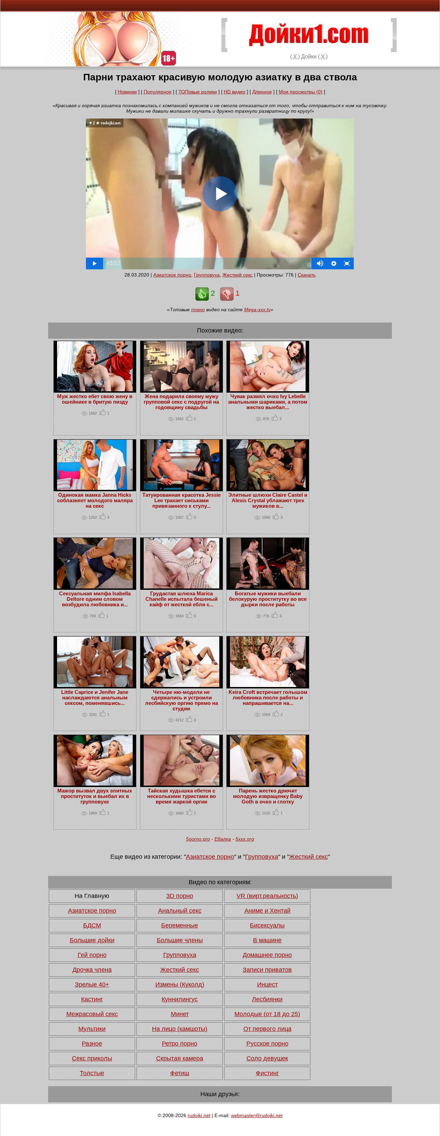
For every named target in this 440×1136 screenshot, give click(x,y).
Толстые (92, 1073)
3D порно (179, 895)
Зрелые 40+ (92, 984)
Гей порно (92, 955)
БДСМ (92, 925)
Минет (180, 1014)
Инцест (267, 984)
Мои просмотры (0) (300, 91)
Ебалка (222, 839)
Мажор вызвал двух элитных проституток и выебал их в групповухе (94, 796)
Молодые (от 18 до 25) (267, 1014)
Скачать (307, 275)
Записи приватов (267, 969)
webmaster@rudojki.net (257, 1115)
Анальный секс (179, 910)
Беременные (179, 925)
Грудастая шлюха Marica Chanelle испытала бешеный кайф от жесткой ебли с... (181, 599)
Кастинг (92, 999)
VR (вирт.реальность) (267, 895)
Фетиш (179, 1073)
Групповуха (207, 275)
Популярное (158, 91)
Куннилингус (180, 999)
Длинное (262, 91)
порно (198, 309)
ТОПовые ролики (197, 91)
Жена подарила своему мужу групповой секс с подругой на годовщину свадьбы (181, 402)
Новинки (127, 91)
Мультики (92, 1028)
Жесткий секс (237, 275)
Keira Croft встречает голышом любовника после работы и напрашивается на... (268, 697)
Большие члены (180, 940)
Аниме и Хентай (267, 910)
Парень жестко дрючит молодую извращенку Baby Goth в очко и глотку (267, 796)
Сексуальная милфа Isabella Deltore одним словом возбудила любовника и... (95, 599)
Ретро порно (179, 1043)
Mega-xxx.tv (257, 309)
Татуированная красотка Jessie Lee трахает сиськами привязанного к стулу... (181, 500)
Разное (92, 1043)
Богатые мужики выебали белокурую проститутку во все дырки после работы (268, 599)
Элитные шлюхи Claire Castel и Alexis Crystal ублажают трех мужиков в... (267, 500)
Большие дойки (92, 940)
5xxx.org (244, 839)
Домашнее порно (267, 955)
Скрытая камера (179, 1058)
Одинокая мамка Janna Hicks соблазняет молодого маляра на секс (95, 500)
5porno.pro (198, 839)
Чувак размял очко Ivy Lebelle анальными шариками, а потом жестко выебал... (267, 402)
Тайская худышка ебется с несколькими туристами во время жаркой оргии (181, 796)
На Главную (92, 895)
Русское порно (267, 1043)
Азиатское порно (172, 275)
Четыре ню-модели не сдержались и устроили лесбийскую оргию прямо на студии (181, 700)
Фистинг (267, 1073)
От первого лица (267, 1028)
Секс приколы (92, 1058)
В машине (267, 940)
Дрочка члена (92, 969)
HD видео (234, 91)
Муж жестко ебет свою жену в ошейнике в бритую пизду (94, 399)
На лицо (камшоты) (179, 1028)
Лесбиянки (267, 999)
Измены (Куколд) (179, 984)
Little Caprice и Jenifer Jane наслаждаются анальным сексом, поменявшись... (94, 697)
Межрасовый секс (92, 1014)
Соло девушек (267, 1058)
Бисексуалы (267, 925)
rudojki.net (199, 1115)
